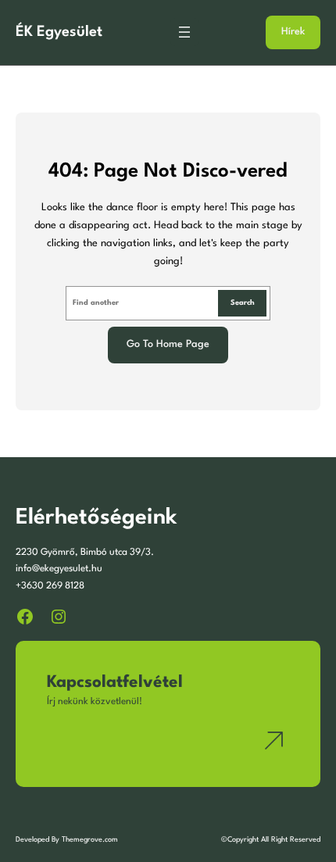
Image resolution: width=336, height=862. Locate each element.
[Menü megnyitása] (184, 32)
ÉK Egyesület (59, 32)
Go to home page (168, 344)
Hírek (293, 32)
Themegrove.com (90, 839)
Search (243, 302)
